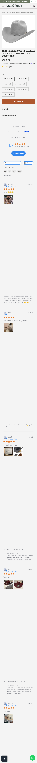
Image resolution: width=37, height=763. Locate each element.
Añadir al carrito (18, 101)
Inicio (3, 11)
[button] (8, 199)
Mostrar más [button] (7, 175)
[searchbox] (13, 163)
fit (9, 171)
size (5, 171)
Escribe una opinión (18, 153)
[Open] (4, 759)
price (19, 171)
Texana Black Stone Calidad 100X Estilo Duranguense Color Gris (17, 12)
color (14, 171)
